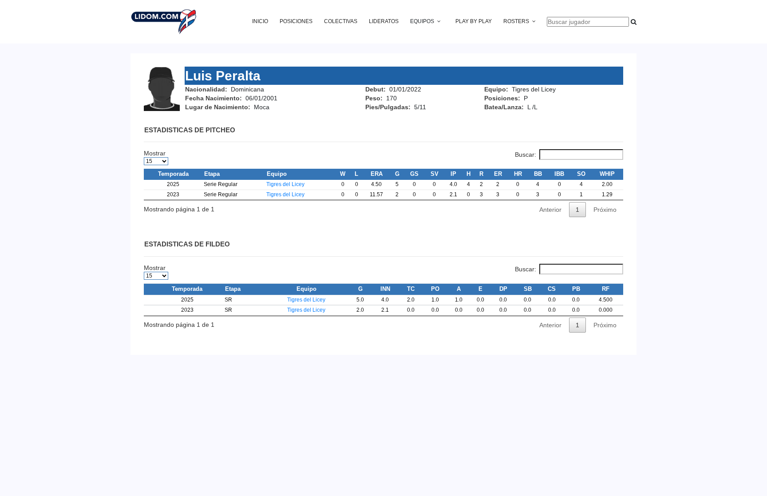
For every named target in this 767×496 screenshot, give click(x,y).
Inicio (260, 21)
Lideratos (384, 21)
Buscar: (525, 154)
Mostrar (155, 153)
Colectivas (340, 21)
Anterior (550, 209)
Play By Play (473, 21)
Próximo (605, 209)
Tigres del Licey (285, 184)
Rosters (516, 21)
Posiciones (296, 21)
